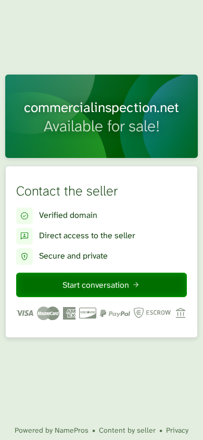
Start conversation (95, 284)
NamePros (71, 430)
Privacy (177, 430)
